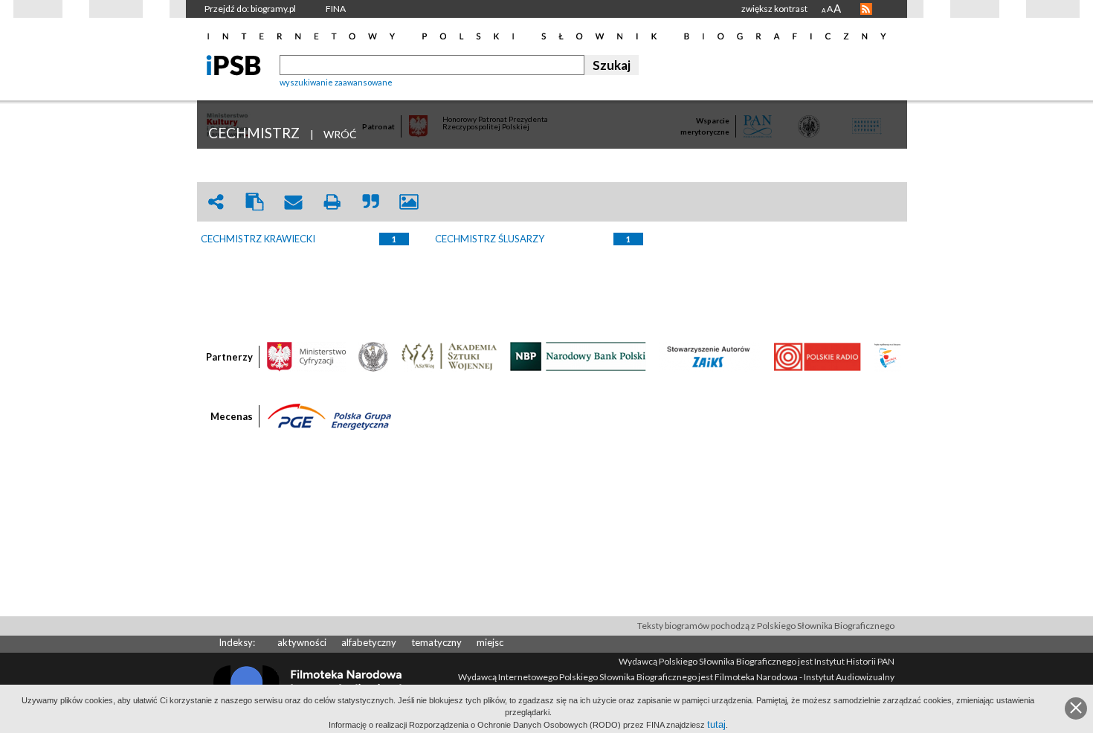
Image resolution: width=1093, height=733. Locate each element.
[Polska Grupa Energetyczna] (329, 415)
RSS (866, 9)
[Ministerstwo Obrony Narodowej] (373, 355)
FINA (336, 8)
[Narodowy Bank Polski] (578, 355)
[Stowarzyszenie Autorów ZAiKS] (709, 355)
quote (370, 202)
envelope (293, 202)
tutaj (716, 724)
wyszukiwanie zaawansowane (336, 82)
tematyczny (436, 642)
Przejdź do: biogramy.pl (250, 8)
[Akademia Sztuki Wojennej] (449, 355)
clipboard (254, 202)
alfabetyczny (368, 642)
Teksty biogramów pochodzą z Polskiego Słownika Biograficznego (765, 625)
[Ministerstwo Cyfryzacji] (306, 355)
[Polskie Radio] (817, 355)
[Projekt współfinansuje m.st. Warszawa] (887, 355)
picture (409, 202)
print (331, 202)
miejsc (490, 642)
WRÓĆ (340, 134)
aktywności (301, 642)
